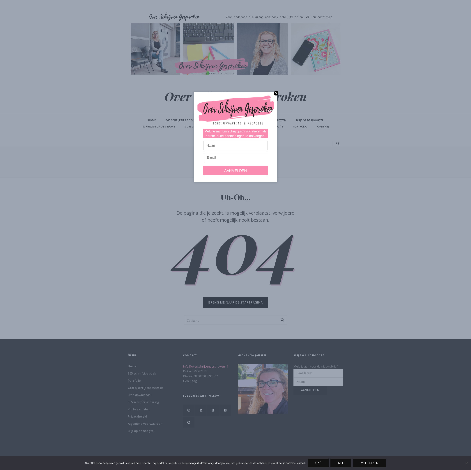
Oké (318, 463)
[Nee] (466, 463)
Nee (341, 463)
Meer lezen (369, 463)
